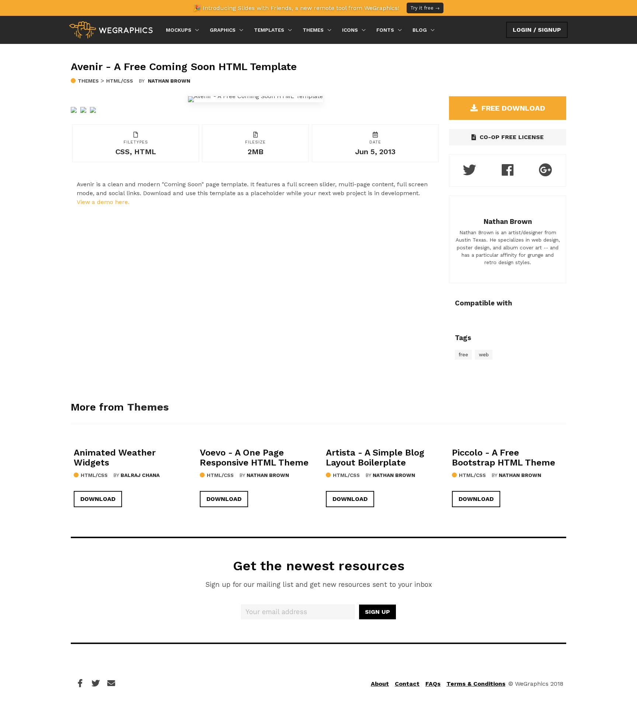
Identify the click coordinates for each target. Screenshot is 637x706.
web (484, 354)
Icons (350, 30)
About (380, 683)
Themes (313, 30)
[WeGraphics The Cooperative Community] (111, 29)
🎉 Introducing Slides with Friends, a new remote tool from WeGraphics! (317, 7)
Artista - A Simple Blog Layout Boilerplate (375, 457)
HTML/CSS (119, 81)
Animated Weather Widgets (115, 457)
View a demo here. (103, 201)
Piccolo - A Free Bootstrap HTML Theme (503, 457)
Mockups (178, 30)
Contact (407, 683)
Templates (269, 30)
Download (97, 498)
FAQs (433, 683)
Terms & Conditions (475, 683)
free (463, 354)
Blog (420, 30)
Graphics (223, 30)
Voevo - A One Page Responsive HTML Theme (254, 457)
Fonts (385, 30)
